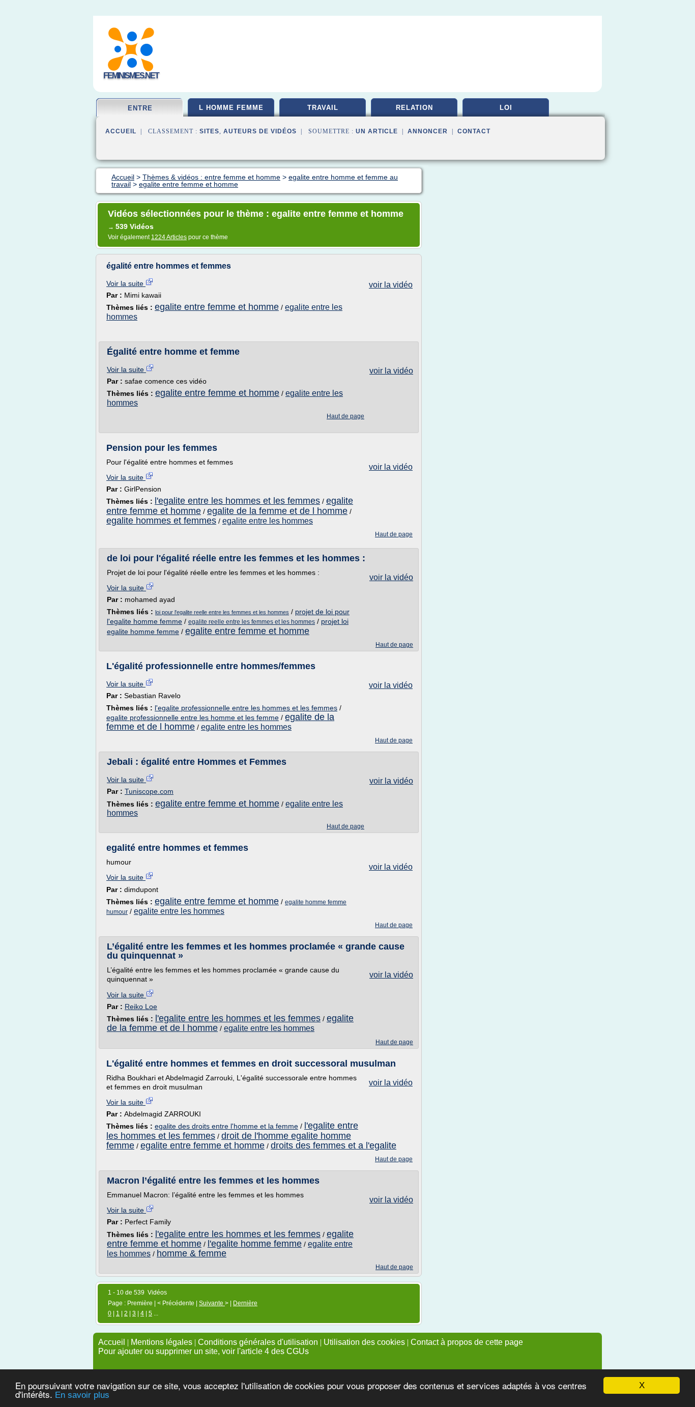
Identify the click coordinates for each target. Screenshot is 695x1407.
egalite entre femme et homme (217, 307)
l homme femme (231, 107)
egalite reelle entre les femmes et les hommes (251, 621)
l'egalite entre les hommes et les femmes (237, 501)
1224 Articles (169, 237)
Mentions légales (161, 1342)
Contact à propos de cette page (467, 1342)
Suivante (212, 1303)
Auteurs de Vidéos (260, 131)
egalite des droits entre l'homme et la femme (226, 1126)
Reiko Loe (141, 1006)
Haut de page (345, 416)
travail (322, 107)
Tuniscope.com (149, 791)
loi (506, 107)
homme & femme (191, 1253)
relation (414, 107)
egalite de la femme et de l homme (277, 511)
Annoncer (428, 131)
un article (377, 131)
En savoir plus (82, 1395)
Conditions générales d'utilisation (258, 1342)
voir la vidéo (391, 284)
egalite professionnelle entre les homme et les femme (192, 717)
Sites (209, 131)
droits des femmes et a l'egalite (333, 1145)
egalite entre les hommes (267, 520)
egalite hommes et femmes (161, 520)
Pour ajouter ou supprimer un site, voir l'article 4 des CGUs (203, 1351)
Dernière (245, 1303)
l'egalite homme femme (255, 1244)
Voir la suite (126, 283)
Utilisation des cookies (364, 1342)
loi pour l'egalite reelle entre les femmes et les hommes (222, 612)
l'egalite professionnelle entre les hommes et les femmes (246, 708)
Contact (473, 131)
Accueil (120, 131)
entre (140, 108)
